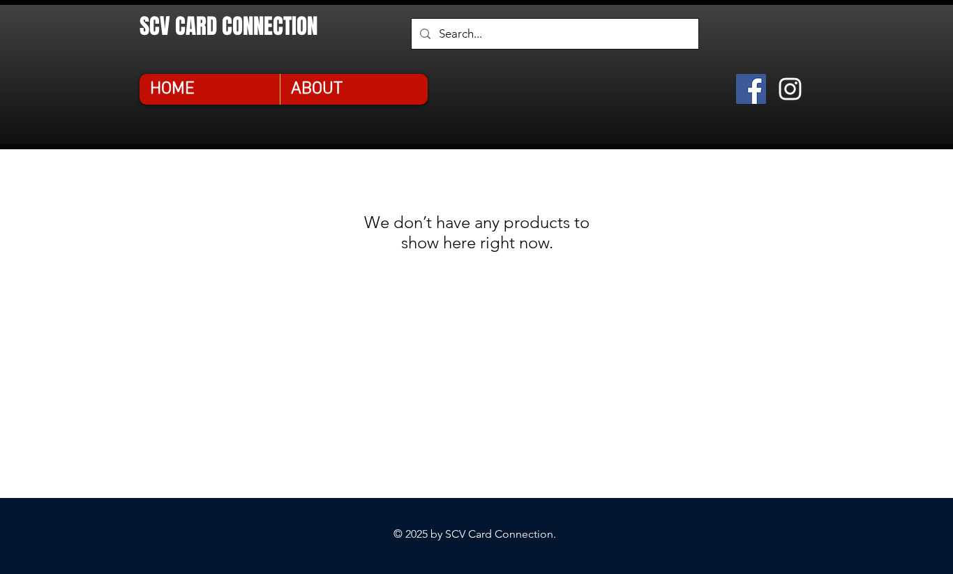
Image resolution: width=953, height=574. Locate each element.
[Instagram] (790, 89)
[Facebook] (751, 89)
